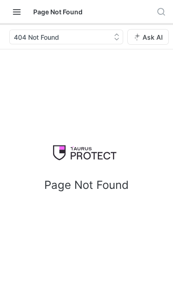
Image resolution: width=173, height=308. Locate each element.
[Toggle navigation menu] (16, 11)
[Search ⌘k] (161, 11)
